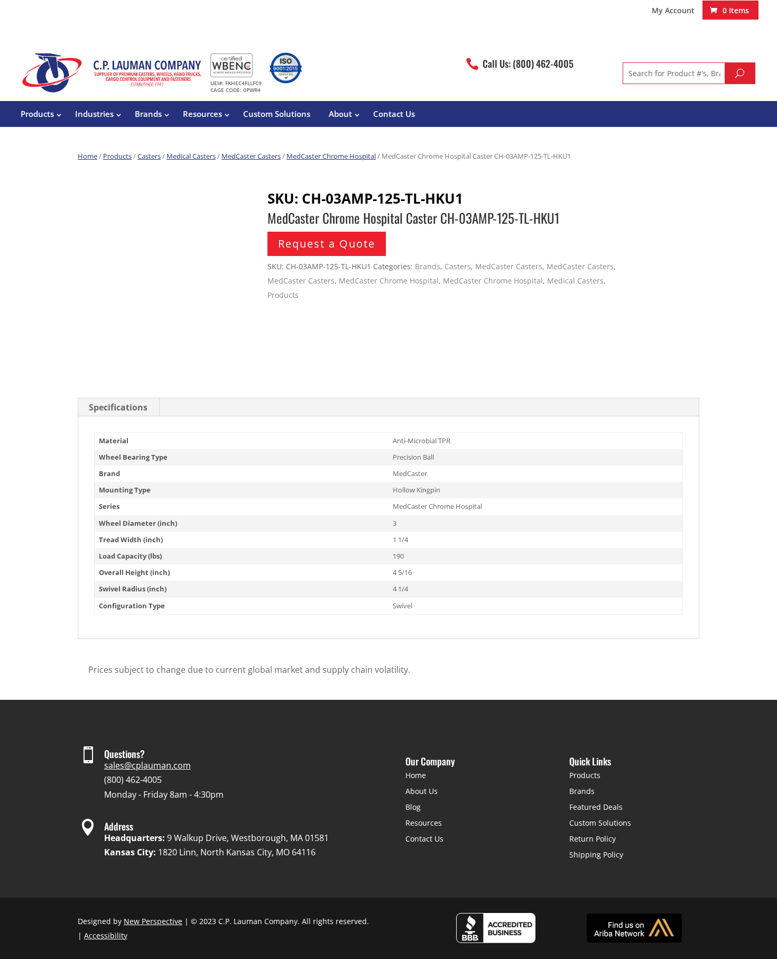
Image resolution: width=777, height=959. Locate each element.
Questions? (124, 754)
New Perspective (153, 921)
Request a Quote (326, 243)
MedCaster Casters (251, 156)
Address (118, 826)
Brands (148, 113)
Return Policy (592, 839)
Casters (149, 156)
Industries (94, 113)
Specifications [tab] (118, 407)
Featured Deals (596, 807)
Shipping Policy (596, 855)
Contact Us (394, 113)
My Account (673, 11)
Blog (413, 807)
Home (87, 156)
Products (37, 113)
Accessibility (105, 935)
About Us (421, 791)
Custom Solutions (276, 113)
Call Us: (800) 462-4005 (528, 63)
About (340, 113)
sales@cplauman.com (147, 765)
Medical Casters (191, 156)
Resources (202, 113)
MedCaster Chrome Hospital (331, 156)
